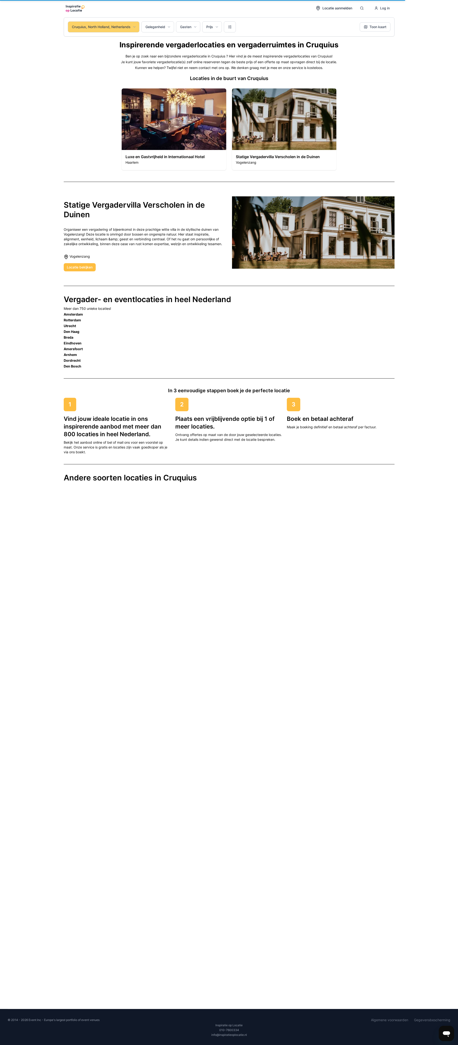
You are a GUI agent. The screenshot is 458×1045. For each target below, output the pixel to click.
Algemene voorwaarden (389, 1020)
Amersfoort (73, 349)
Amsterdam (73, 314)
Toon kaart (378, 27)
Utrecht (70, 326)
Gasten (185, 27)
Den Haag (71, 332)
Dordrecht (72, 360)
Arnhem (70, 355)
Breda (68, 337)
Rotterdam (72, 320)
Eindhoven (73, 343)
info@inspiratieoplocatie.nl (229, 1035)
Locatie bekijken (80, 267)
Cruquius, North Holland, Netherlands (101, 27)
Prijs (209, 27)
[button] (174, 129)
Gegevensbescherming (432, 1020)
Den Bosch (72, 366)
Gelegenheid (155, 27)
